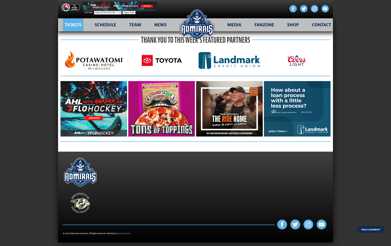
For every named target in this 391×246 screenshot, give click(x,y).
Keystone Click (123, 233)
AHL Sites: (89, 12)
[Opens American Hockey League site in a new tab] (70, 8)
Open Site (129, 12)
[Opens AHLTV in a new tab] (120, 10)
